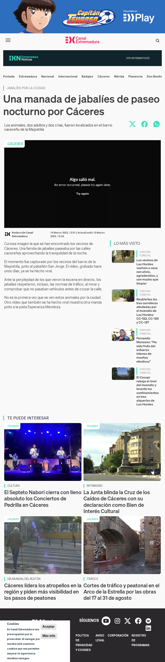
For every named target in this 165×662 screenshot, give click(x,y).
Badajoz (87, 76)
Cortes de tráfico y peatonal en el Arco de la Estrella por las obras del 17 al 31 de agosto (121, 591)
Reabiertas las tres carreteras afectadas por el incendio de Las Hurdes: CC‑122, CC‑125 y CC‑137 (147, 311)
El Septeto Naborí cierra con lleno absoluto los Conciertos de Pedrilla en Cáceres (42, 498)
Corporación (118, 635)
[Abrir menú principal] (8, 40)
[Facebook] (138, 620)
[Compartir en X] (132, 124)
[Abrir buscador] (157, 40)
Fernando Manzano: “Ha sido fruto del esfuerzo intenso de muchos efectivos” (146, 350)
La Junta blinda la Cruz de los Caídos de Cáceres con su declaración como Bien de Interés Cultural (117, 501)
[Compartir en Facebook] (144, 124)
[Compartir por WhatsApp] (156, 124)
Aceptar (48, 626)
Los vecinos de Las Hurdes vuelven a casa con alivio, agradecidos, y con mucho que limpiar (147, 271)
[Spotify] (148, 620)
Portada (8, 76)
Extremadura (28, 76)
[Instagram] (118, 620)
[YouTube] (106, 620)
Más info (48, 636)
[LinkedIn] (148, 627)
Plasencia (135, 76)
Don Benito (154, 76)
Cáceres (104, 76)
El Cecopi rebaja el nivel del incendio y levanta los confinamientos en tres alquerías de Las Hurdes (147, 391)
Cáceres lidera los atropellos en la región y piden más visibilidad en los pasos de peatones (42, 591)
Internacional (67, 76)
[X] (128, 620)
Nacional (47, 76)
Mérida (119, 76)
